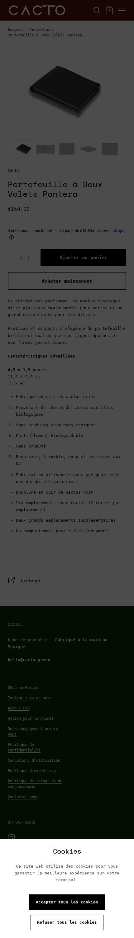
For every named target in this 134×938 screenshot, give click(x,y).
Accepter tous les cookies (67, 902)
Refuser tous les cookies (67, 922)
